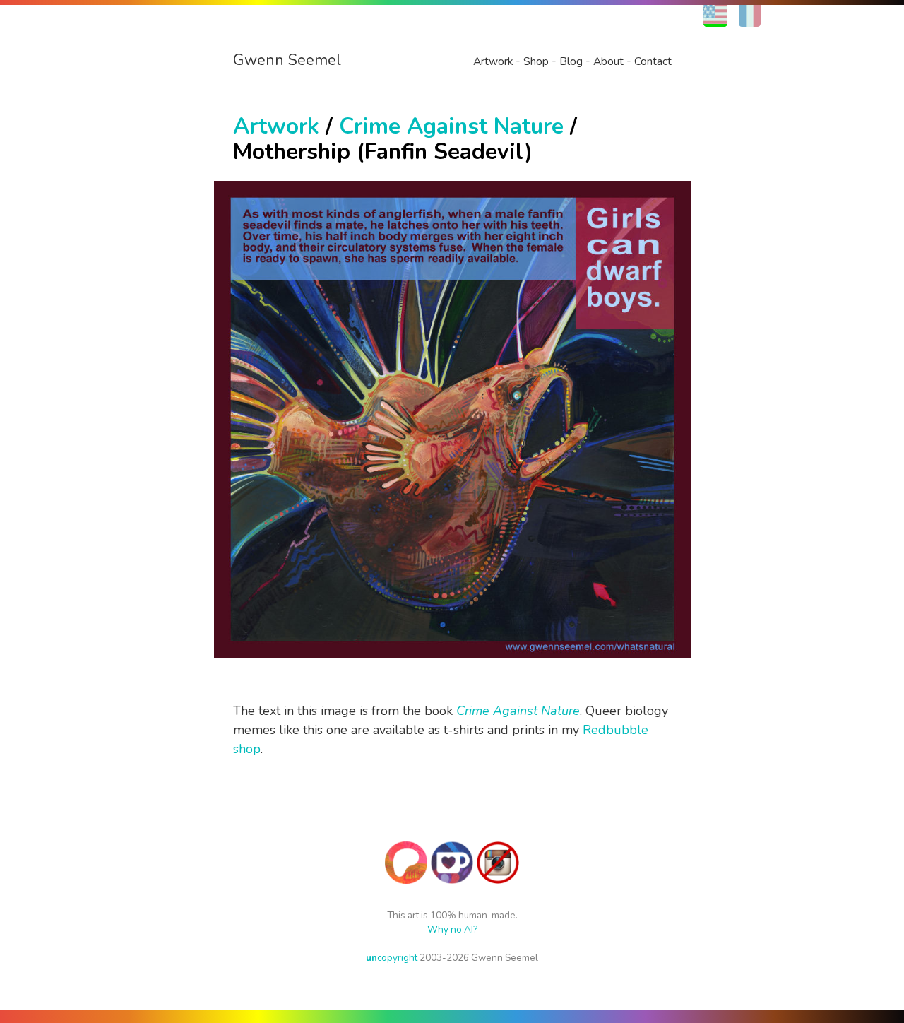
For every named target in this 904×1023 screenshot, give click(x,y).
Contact (653, 61)
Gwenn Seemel (287, 60)
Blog (571, 61)
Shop (536, 61)
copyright (391, 957)
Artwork (493, 61)
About (608, 61)
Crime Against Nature (451, 126)
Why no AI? (452, 929)
